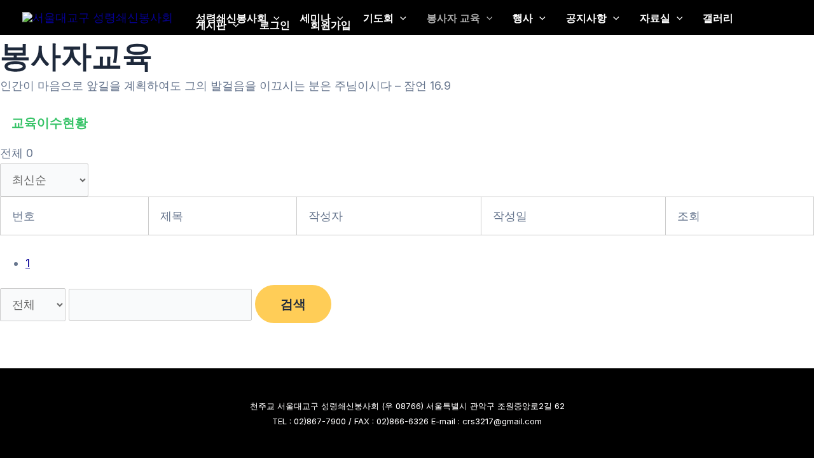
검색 (293, 304)
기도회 (378, 17)
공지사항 (586, 17)
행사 (523, 17)
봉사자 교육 (453, 17)
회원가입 (330, 24)
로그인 (274, 24)
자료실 (655, 17)
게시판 (211, 24)
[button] (273, 17)
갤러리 (718, 17)
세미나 (315, 17)
